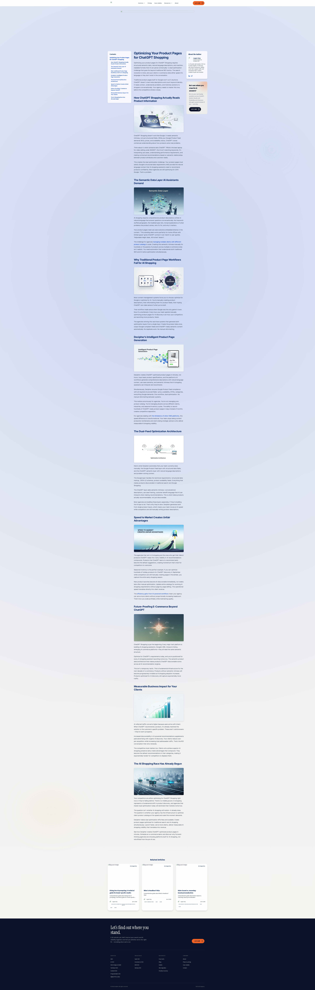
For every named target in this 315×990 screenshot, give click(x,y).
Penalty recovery (163, 971)
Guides (160, 965)
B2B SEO (137, 965)
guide (115, 907)
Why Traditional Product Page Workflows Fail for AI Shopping (119, 71)
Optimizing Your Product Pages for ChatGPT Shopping (119, 58)
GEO (112, 959)
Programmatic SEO (115, 974)
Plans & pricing (187, 962)
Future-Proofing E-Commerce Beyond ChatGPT (119, 89)
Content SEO (114, 971)
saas (111, 907)
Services (140, 3)
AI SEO (112, 962)
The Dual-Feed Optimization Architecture (118, 80)
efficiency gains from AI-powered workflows (153, 594)
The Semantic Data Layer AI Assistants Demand (118, 67)
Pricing (150, 3)
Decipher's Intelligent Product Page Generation (119, 76)
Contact (185, 968)
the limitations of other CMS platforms (165, 416)
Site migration (162, 968)
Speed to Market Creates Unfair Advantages (119, 85)
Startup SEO (138, 968)
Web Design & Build (116, 965)
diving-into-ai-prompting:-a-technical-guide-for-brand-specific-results (123, 905)
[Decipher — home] (117, 3)
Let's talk (194, 109)
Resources (167, 3)
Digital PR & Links (115, 977)
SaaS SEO (137, 959)
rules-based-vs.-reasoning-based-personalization (188, 904)
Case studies (158, 3)
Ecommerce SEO (139, 962)
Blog (160, 962)
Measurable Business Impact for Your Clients (120, 93)
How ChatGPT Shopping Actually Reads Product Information (119, 63)
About (176, 3)
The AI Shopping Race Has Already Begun (118, 98)
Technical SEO (114, 968)
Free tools (161, 959)
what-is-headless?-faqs (149, 901)
